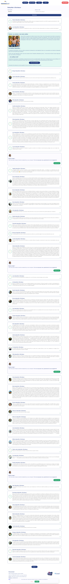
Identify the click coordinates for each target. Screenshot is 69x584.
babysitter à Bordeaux (20, 19)
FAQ (45, 2)
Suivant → (34, 566)
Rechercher (34, 15)
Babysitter (25, 2)
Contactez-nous (57, 163)
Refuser (32, 581)
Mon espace (65, 2)
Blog (39, 2)
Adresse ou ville (37, 9)
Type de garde (10, 9)
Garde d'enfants (32, 2)
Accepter (37, 581)
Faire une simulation (34, 62)
